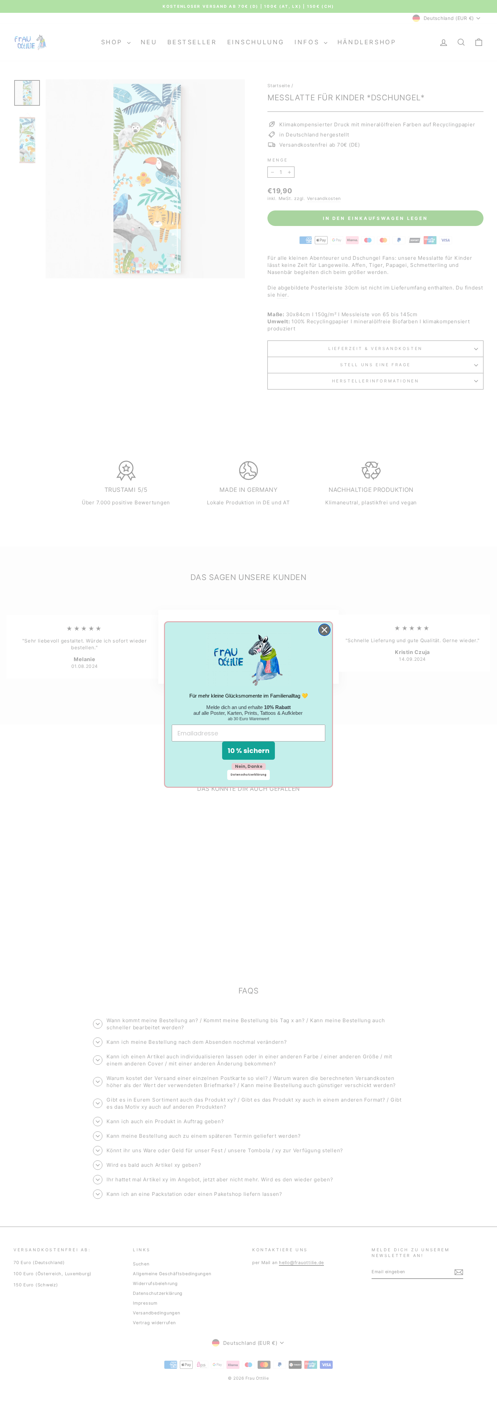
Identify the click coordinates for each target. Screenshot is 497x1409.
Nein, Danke (248, 766)
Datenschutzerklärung (248, 775)
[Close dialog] (324, 630)
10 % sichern (248, 750)
